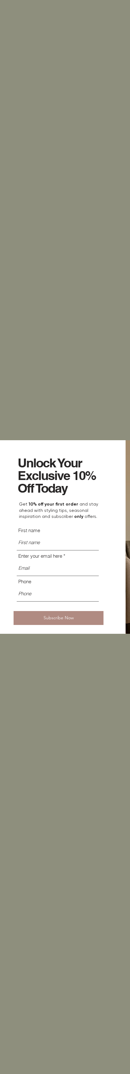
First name (29, 530)
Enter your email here (40, 556)
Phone (24, 581)
